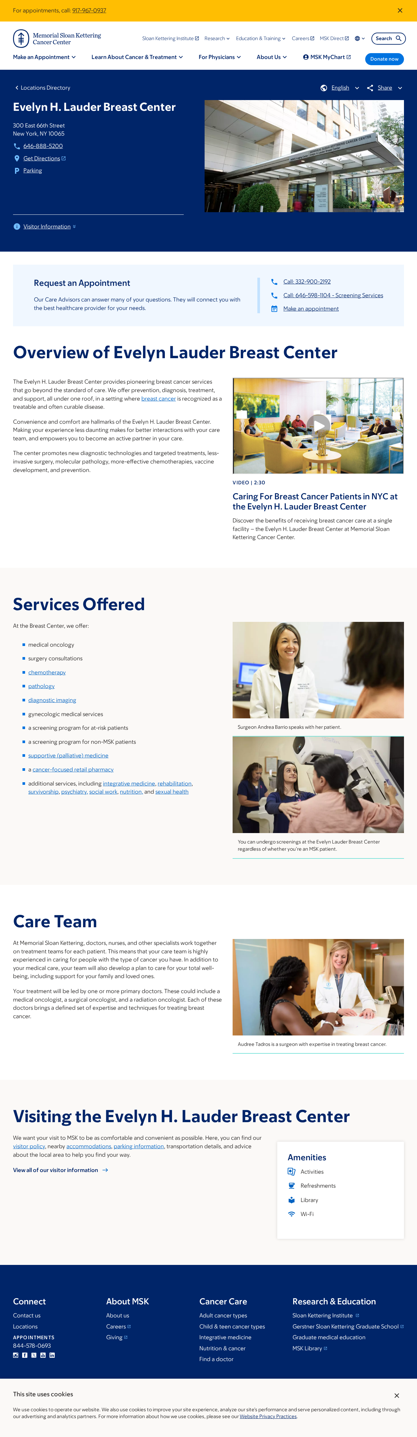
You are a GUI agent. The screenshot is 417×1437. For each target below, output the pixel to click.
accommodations (88, 1146)
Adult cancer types (223, 1315)
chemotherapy (47, 672)
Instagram (15, 1355)
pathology (41, 686)
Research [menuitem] (215, 38)
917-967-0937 (89, 10)
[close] (397, 1395)
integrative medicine (129, 783)
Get (41, 158)
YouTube (43, 1355)
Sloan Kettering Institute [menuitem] (168, 38)
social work (103, 791)
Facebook (24, 1355)
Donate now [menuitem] (384, 59)
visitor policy (29, 1146)
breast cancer (158, 398)
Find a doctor (216, 1359)
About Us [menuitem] (269, 57)
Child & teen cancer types (232, 1326)
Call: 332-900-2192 (307, 281)
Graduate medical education (329, 1337)
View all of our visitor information (55, 1170)
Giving (114, 1337)
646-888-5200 (43, 146)
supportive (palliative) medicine (68, 755)
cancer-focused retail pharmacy (73, 769)
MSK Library (307, 1348)
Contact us (26, 1315)
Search (384, 38)
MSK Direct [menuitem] (332, 38)
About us (117, 1315)
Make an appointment (311, 308)
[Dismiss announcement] (400, 10)
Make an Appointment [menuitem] (41, 57)
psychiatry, (74, 791)
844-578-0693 (32, 1345)
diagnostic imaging (52, 700)
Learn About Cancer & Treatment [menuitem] (134, 57)
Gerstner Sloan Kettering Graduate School (346, 1326)
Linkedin (52, 1355)
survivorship (43, 791)
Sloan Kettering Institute (323, 1315)
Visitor (47, 226)
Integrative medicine (225, 1337)
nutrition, (131, 791)
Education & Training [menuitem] (258, 38)
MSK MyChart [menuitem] (327, 57)
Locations (25, 1326)
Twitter (33, 1355)
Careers (116, 1326)
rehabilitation (175, 783)
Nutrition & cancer (222, 1348)
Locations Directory (45, 87)
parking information (139, 1146)
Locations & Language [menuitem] (360, 38)
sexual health (172, 791)
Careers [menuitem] (300, 38)
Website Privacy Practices (268, 1416)
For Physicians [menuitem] (217, 57)
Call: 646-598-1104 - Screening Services (333, 295)
